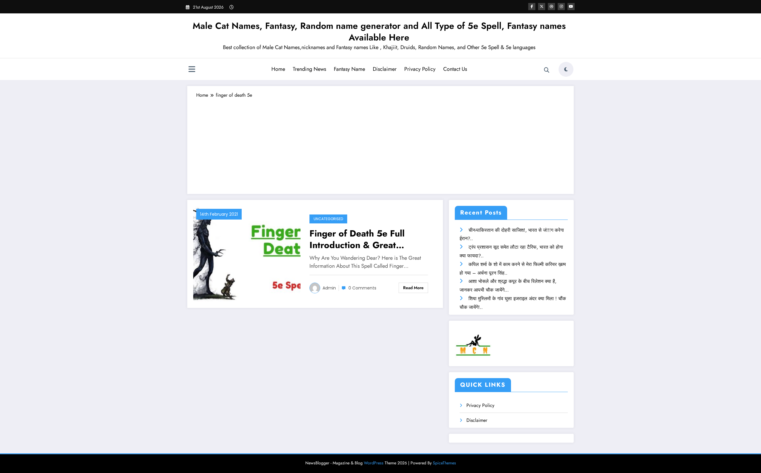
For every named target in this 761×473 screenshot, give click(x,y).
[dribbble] (551, 6)
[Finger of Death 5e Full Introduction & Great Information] (247, 253)
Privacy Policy (419, 69)
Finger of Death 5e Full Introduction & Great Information (357, 239)
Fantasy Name (349, 69)
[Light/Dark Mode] (566, 69)
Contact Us (455, 69)
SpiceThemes (444, 463)
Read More (413, 288)
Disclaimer (385, 69)
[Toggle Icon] (191, 69)
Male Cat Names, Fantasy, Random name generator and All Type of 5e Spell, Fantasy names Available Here (379, 31)
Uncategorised (328, 218)
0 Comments (362, 288)
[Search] (546, 70)
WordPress (373, 463)
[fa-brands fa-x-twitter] (541, 6)
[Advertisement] (380, 143)
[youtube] (571, 6)
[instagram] (561, 6)
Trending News (309, 69)
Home (278, 69)
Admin (329, 288)
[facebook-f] (531, 6)
